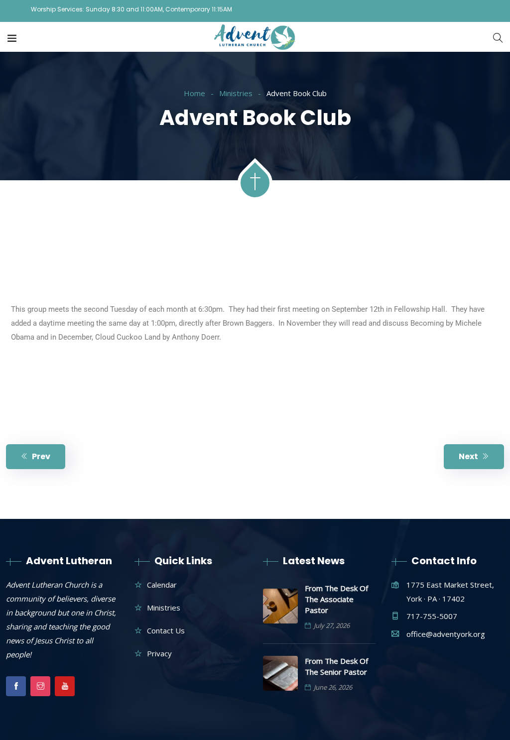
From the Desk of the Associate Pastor (336, 599)
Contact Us (166, 630)
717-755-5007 (431, 616)
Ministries (236, 93)
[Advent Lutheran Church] (255, 38)
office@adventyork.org (445, 634)
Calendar (162, 585)
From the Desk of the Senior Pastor (336, 666)
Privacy (159, 653)
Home (194, 93)
